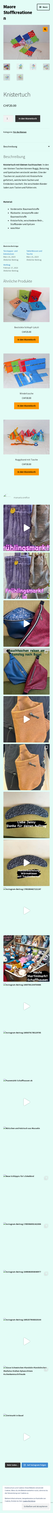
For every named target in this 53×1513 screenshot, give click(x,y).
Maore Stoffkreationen (17, 12)
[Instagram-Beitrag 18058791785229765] (26, 1054)
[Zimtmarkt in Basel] (26, 1437)
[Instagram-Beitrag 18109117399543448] (26, 863)
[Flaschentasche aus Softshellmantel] (26, 767)
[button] (45, 29)
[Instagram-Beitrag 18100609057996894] (26, 623)
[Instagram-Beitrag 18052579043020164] (26, 1341)
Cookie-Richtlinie (29, 1501)
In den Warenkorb (28, 118)
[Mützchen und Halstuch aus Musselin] (26, 1150)
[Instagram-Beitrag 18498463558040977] (26, 1293)
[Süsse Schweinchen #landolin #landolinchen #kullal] (26, 1389)
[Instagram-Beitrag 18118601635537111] (26, 815)
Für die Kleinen (19, 132)
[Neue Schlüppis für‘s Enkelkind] (26, 1198)
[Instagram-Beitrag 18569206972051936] (26, 671)
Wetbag (6, 264)
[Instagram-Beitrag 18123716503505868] (26, 958)
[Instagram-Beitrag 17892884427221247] (26, 910)
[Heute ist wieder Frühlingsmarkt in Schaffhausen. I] (26, 576)
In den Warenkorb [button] (27, 339)
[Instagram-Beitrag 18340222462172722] (26, 528)
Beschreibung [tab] (10, 146)
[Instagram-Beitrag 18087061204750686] (26, 1006)
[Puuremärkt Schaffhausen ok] (26, 1102)
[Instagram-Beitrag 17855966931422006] (26, 1245)
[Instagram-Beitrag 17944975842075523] (26, 719)
